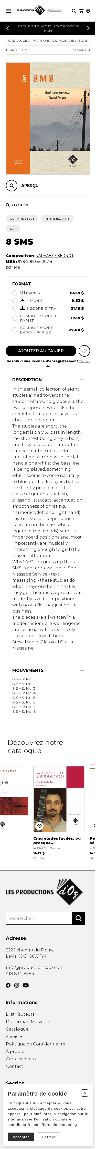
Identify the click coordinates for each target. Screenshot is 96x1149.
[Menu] (8, 10)
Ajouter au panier (41, 350)
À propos (15, 1051)
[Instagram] (16, 985)
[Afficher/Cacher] (82, 379)
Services (14, 1036)
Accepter (21, 1137)
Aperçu (30, 185)
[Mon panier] (81, 10)
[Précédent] (7, 28)
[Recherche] (74, 10)
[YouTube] (26, 985)
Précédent (19, 50)
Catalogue (17, 40)
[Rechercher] (78, 918)
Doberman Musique (27, 1021)
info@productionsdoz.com (34, 967)
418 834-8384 (20, 973)
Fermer (49, 1137)
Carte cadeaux (21, 1059)
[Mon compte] (88, 10)
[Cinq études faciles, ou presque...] (58, 811)
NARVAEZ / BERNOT (54, 255)
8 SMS (83, 40)
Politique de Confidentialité (35, 1044)
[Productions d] (48, 892)
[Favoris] (84, 351)
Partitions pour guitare (53, 40)
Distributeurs (20, 1014)
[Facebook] (8, 985)
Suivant (79, 50)
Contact (14, 1066)
